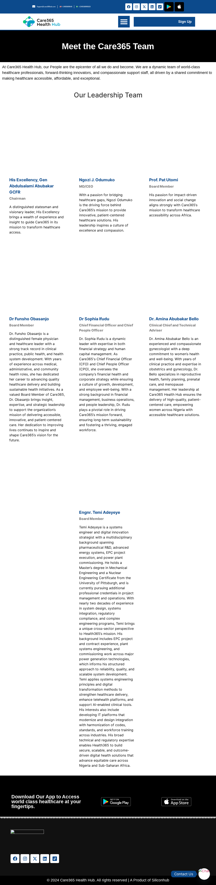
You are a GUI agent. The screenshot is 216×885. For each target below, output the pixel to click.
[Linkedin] (152, 6)
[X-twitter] (144, 6)
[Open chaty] (204, 874)
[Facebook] (128, 6)
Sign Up (185, 22)
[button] (124, 22)
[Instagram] (136, 6)
